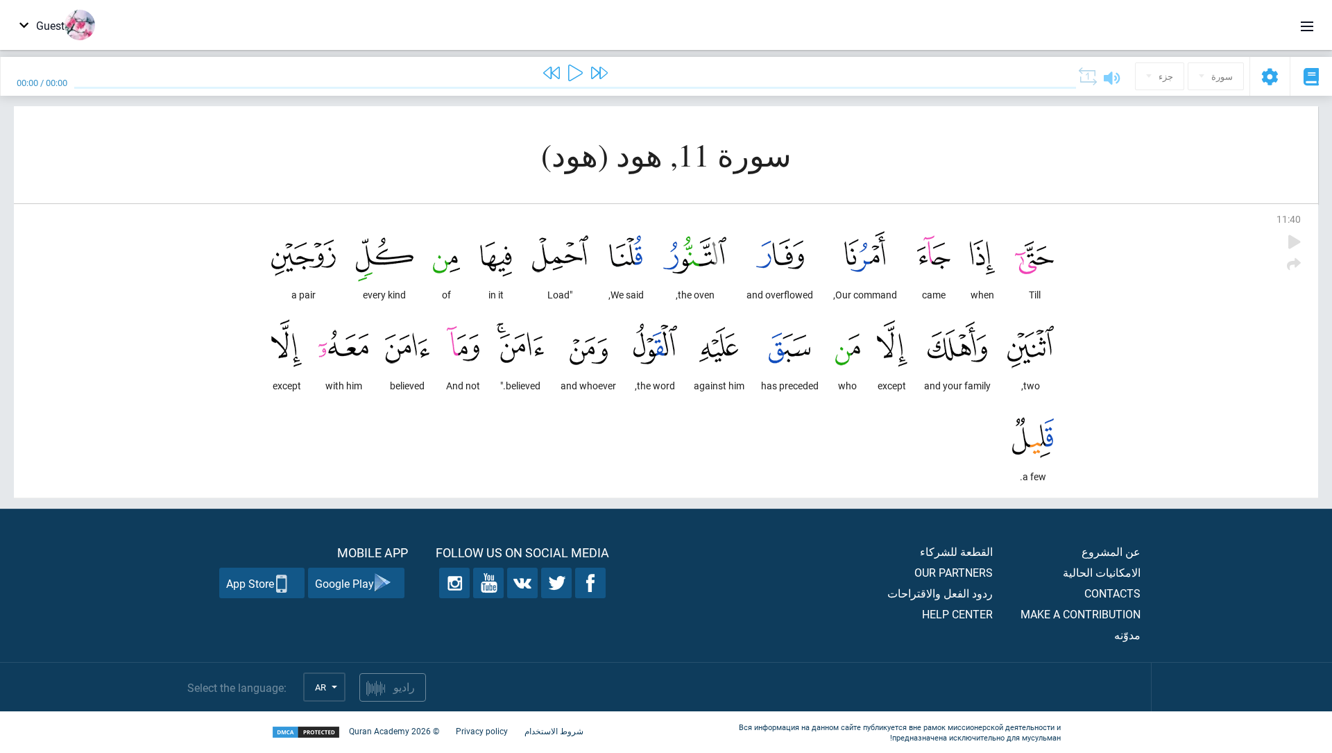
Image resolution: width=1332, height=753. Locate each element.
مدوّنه (1127, 634)
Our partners (953, 572)
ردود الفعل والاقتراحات (940, 593)
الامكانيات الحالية (1102, 572)
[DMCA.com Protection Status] (306, 732)
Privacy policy (482, 730)
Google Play (344, 583)
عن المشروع (1111, 551)
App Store (250, 583)
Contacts (1112, 593)
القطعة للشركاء (956, 551)
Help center (957, 614)
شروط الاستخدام (553, 730)
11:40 (1288, 219)
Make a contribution (1081, 614)
